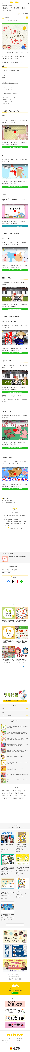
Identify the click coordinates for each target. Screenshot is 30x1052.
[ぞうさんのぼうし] (15, 294)
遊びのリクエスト (5, 1040)
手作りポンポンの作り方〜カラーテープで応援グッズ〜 (17, 774)
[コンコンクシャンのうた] (15, 254)
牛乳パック (21, 798)
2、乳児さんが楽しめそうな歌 (10, 83)
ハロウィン (12, 793)
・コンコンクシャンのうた (8, 87)
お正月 (6, 569)
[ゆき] (15, 171)
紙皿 (7, 793)
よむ (3, 712)
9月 (11, 795)
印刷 (24, 17)
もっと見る (15, 924)
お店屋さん (15, 798)
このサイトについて (6, 1038)
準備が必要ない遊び (10, 502)
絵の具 (3, 793)
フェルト (23, 790)
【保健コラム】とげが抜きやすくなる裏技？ (15, 756)
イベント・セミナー (7, 715)
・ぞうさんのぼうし (7, 89)
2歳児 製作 (14, 790)
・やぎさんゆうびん (7, 99)
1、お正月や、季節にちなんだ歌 (10, 70)
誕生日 (18, 800)
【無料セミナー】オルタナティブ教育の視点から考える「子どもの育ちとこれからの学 (7, 892)
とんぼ (3, 795)
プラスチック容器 (5, 800)
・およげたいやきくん (7, 103)
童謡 (16, 569)
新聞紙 (25, 795)
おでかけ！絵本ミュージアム (21, 891)
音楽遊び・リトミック (6, 572)
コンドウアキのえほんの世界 (21, 844)
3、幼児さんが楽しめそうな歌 (10, 93)
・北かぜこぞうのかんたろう (9, 97)
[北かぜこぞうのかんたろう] (15, 337)
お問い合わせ (19, 1038)
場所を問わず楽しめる (10, 500)
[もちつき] (15, 211)
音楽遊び (10, 5)
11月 (17, 793)
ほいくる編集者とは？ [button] (15, 528)
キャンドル (13, 800)
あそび (6, 5)
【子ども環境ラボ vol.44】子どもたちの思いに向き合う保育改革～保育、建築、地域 (7, 868)
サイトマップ (19, 1042)
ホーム (3, 5)
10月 (7, 795)
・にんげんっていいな (7, 101)
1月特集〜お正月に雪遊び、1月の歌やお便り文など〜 (18, 557)
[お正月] (15, 132)
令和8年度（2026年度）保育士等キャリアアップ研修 (22, 868)
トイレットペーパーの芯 (7, 798)
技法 (19, 790)
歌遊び (14, 5)
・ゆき (3, 77)
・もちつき (4, 78)
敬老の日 (21, 793)
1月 (3, 569)
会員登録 (18, 1040)
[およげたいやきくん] (15, 473)
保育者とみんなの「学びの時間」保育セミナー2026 (7, 845)
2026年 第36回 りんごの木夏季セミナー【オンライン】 (7, 915)
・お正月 (4, 75)
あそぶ (3, 708)
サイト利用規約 (5, 1042)
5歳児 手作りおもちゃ (6, 790)
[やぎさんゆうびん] (15, 377)
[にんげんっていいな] (15, 430)
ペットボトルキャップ (17, 795)
